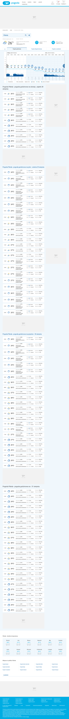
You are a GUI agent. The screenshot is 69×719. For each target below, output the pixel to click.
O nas (22, 705)
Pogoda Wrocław (6, 703)
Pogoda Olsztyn (57, 700)
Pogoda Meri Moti (39, 664)
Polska (24, 2)
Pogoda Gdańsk (31, 698)
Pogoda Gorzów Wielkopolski (46, 698)
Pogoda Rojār (22, 667)
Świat (34, 2)
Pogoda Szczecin (44, 701)
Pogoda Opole (5, 701)
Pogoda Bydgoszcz (19, 698)
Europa (29, 2)
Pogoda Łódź (43, 700)
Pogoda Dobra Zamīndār (24, 664)
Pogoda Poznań (18, 701)
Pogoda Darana (55, 667)
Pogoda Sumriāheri (6, 667)
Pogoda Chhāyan (55, 669)
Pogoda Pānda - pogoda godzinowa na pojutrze (18, 334)
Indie (11, 30)
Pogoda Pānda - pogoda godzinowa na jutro (17, 167)
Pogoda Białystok (6, 698)
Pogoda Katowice (57, 698)
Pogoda (15, 3)
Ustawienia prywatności (37, 705)
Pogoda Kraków (18, 700)
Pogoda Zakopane (18, 703)
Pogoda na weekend (56, 49)
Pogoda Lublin (31, 700)
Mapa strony (54, 705)
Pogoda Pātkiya (39, 667)
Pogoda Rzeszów (31, 701)
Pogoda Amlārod (23, 669)
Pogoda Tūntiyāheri (6, 669)
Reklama (16, 705)
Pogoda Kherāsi (39, 669)
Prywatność (28, 705)
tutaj (28, 716)
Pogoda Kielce (5, 700)
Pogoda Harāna (55, 664)
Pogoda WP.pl (5, 30)
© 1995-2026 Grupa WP (7, 705)
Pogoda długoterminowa (36, 49)
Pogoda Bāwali (5, 664)
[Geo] (29, 35)
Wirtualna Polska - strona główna (6, 3)
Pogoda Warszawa (57, 701)
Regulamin (47, 705)
